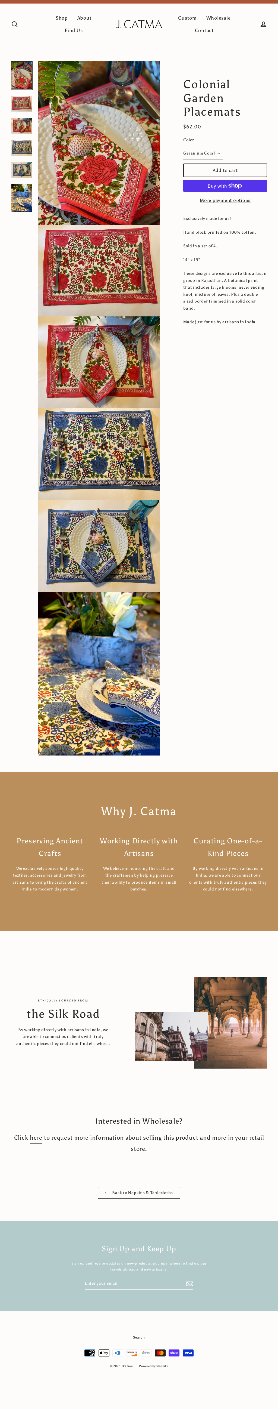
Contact (204, 30)
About (84, 18)
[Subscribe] (189, 1284)
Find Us (74, 30)
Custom (187, 18)
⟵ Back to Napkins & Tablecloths (139, 1192)
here (36, 1137)
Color (188, 139)
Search (139, 1337)
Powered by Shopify (153, 1366)
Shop (62, 18)
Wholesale (218, 18)
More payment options (225, 200)
